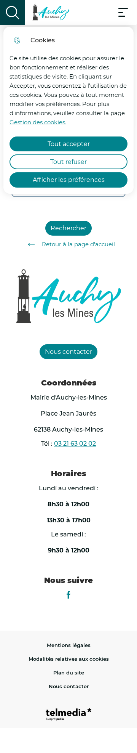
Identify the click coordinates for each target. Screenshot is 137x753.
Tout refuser (68, 161)
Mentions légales (69, 645)
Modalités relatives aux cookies (69, 659)
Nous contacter (69, 686)
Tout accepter (69, 144)
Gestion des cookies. (38, 122)
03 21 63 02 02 (75, 443)
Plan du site (68, 673)
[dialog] (68, 110)
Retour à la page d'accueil (78, 244)
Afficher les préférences (69, 179)
